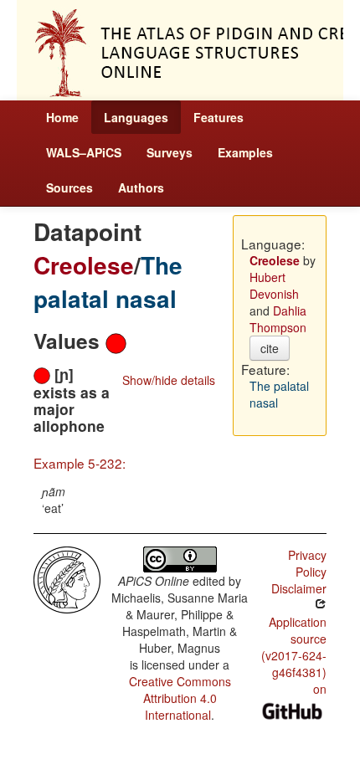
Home (62, 117)
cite (269, 348)
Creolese (83, 265)
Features (218, 117)
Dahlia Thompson (277, 319)
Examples (245, 152)
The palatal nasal (108, 282)
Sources (69, 187)
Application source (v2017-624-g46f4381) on (294, 655)
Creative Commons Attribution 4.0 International (180, 698)
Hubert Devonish (274, 285)
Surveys (170, 152)
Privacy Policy (307, 563)
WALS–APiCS (83, 152)
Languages (136, 117)
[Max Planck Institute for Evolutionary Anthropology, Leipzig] (66, 578)
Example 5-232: (79, 463)
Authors (141, 187)
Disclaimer (299, 588)
